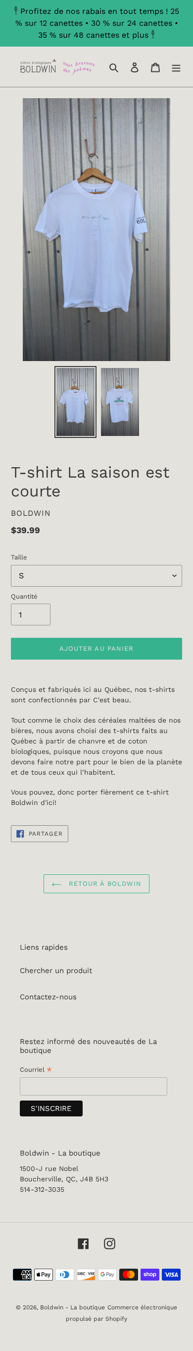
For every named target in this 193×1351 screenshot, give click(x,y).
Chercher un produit (56, 970)
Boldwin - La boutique (72, 1307)
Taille (19, 557)
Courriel (36, 1070)
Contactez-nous (48, 996)
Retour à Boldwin (104, 883)
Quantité (24, 596)
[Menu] (176, 66)
